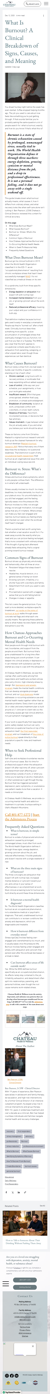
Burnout (24, 1141)
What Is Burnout (13, 1151)
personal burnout (13, 1171)
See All (42, 1206)
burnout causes (31, 1166)
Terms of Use (25, 1327)
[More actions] (43, 15)
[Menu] (46, 3)
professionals (12, 1141)
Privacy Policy (25, 1330)
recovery (10, 1131)
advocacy (29, 1136)
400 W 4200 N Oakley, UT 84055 (25, 1313)
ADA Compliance (25, 1333)
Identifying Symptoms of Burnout (19, 1156)
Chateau (17, 1268)
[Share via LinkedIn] (19, 1192)
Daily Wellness (10, 1181)
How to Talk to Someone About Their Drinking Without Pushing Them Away (23, 1242)
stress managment (14, 1136)
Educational (9, 1177)
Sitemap (25, 1336)
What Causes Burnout (31, 1151)
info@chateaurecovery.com (25, 1317)
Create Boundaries (14, 1166)
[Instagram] (7, 1376)
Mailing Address (25, 1302)
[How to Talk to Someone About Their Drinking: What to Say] (25, 1223)
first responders (24, 1131)
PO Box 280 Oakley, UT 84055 (25, 1305)
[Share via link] (25, 1192)
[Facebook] (12, 1376)
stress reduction (13, 1146)
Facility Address (25, 1310)
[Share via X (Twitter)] (12, 1192)
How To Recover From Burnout (18, 1161)
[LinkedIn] (16, 1376)
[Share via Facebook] (6, 1192)
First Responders (11, 1184)
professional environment (33, 1146)
